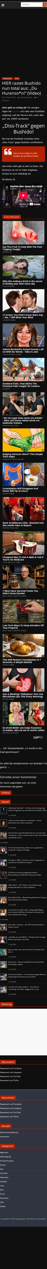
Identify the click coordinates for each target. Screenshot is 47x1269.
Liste (2, 1186)
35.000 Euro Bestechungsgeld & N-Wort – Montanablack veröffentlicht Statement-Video (24, 873)
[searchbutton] (45, 4)
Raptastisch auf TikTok (9, 1080)
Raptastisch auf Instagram (11, 1072)
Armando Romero (26, 97)
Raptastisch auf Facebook (11, 1068)
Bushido (16, 111)
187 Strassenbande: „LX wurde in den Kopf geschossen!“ (21, 750)
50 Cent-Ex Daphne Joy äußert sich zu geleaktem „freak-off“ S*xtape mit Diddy (25, 849)
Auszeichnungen (7, 1161)
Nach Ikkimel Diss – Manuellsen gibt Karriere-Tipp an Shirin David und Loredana (27, 898)
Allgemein (4, 1152)
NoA (2, 1190)
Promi (2, 1194)
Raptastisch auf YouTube (10, 1076)
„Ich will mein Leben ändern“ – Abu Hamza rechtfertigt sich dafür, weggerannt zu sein (23, 988)
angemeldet (15, 783)
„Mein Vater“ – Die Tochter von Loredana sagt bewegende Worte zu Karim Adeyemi (24, 886)
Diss (16, 78)
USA (2, 1202)
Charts (2, 1165)
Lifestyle (3, 1181)
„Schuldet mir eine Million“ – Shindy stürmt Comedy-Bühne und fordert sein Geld (27, 938)
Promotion (4, 1198)
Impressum (4, 1136)
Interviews (4, 1177)
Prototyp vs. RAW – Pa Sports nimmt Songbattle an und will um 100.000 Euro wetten (26, 861)
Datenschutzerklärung (9, 1132)
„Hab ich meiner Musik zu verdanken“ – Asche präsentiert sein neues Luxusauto (24, 821)
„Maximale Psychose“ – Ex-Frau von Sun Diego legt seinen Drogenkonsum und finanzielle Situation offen (27, 809)
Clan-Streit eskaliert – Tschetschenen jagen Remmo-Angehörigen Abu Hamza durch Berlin (27, 975)
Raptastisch (7, 78)
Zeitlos (2, 1206)
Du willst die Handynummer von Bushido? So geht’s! (23, 765)
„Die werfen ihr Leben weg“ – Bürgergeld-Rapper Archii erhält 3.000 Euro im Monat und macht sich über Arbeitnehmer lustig (26, 912)
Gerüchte (4, 1173)
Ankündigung (5, 1157)
